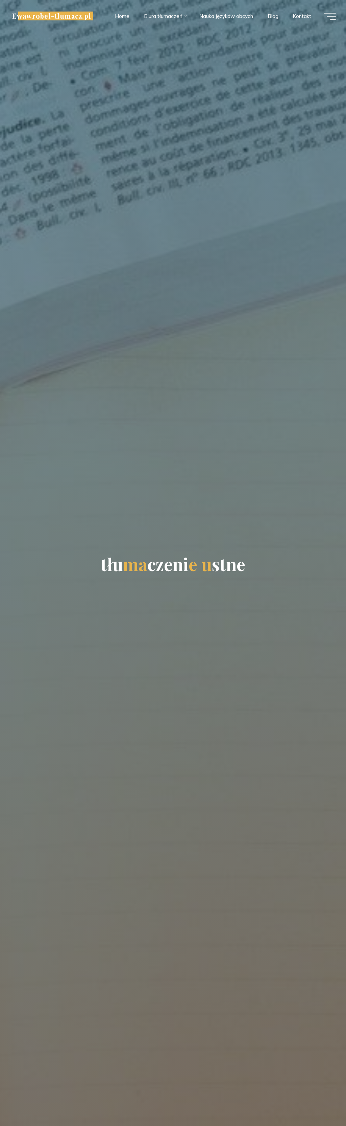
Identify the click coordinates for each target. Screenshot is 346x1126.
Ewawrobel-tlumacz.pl (51, 16)
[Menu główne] (330, 16)
